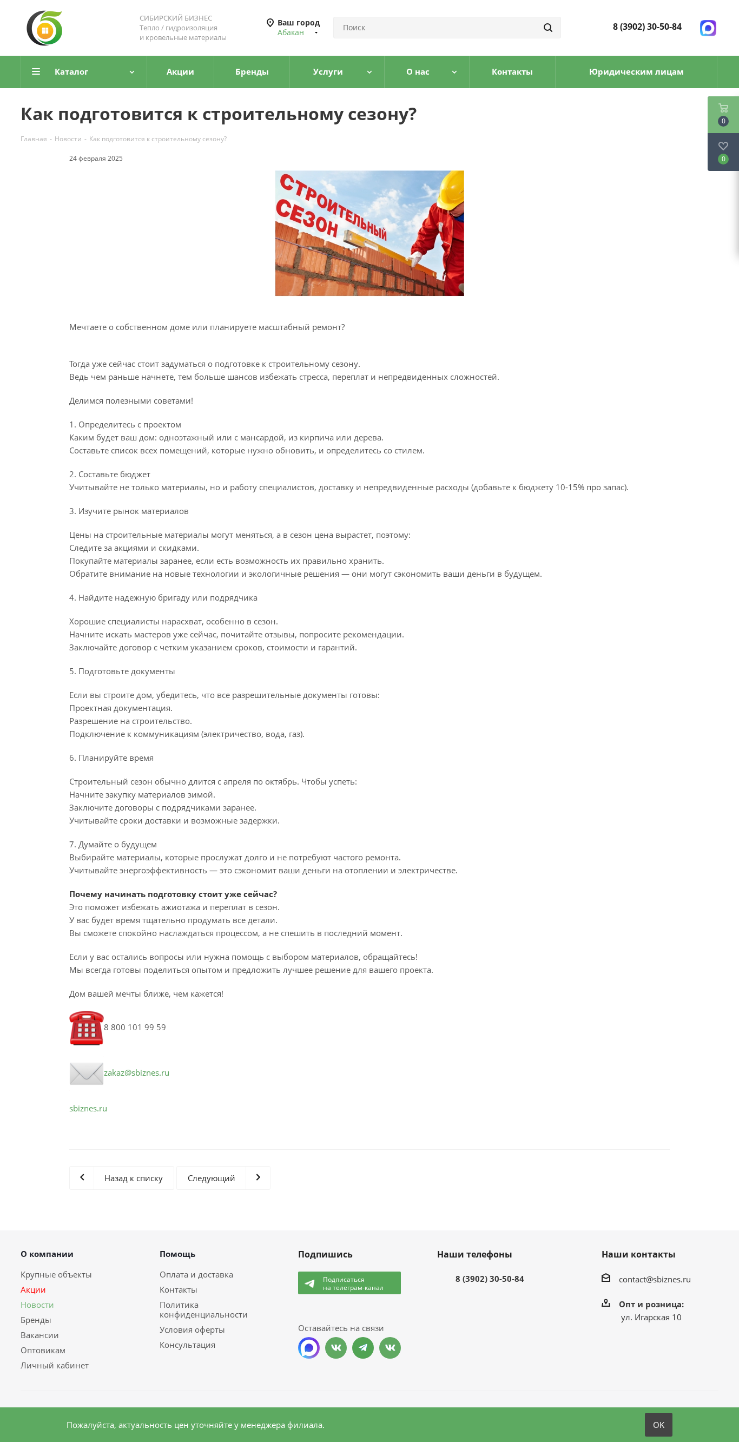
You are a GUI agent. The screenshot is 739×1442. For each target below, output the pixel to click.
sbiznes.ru (88, 1108)
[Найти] (548, 27)
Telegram (363, 1348)
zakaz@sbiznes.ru (136, 1072)
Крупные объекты (56, 1274)
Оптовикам (43, 1350)
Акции (33, 1289)
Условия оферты (192, 1329)
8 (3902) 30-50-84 (647, 26)
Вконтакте (336, 1348)
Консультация (187, 1344)
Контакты (178, 1289)
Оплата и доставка (196, 1274)
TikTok (390, 1348)
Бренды (36, 1319)
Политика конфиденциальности (204, 1309)
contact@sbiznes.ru (655, 1279)
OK (658, 1424)
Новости (37, 1304)
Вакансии (40, 1334)
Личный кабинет (55, 1365)
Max (309, 1348)
